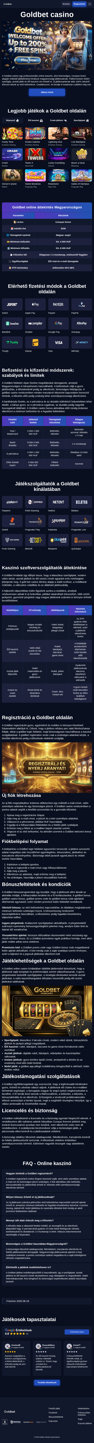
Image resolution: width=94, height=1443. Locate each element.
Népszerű (10, 120)
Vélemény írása (77, 1332)
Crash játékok (56, 120)
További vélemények (47, 1383)
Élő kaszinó (33, 120)
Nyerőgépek (79, 120)
